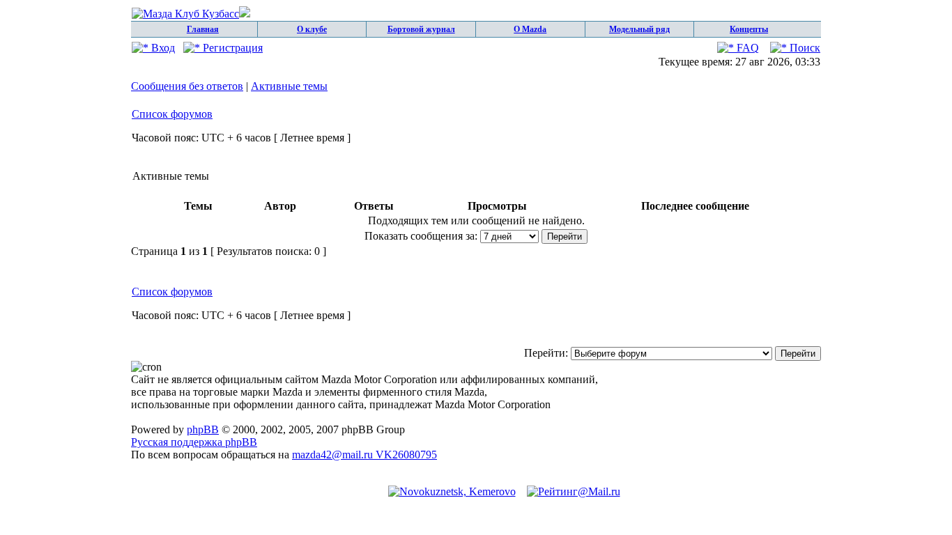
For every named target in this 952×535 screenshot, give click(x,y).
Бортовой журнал (421, 29)
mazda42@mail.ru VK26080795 (364, 454)
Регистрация (231, 48)
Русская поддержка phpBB (194, 442)
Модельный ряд (639, 29)
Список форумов (172, 114)
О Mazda (530, 29)
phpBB (203, 429)
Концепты (749, 29)
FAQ (746, 48)
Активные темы (289, 86)
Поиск (803, 48)
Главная (203, 29)
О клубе (312, 29)
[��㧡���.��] (452, 491)
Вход (161, 48)
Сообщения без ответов (187, 86)
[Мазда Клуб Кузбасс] (191, 14)
